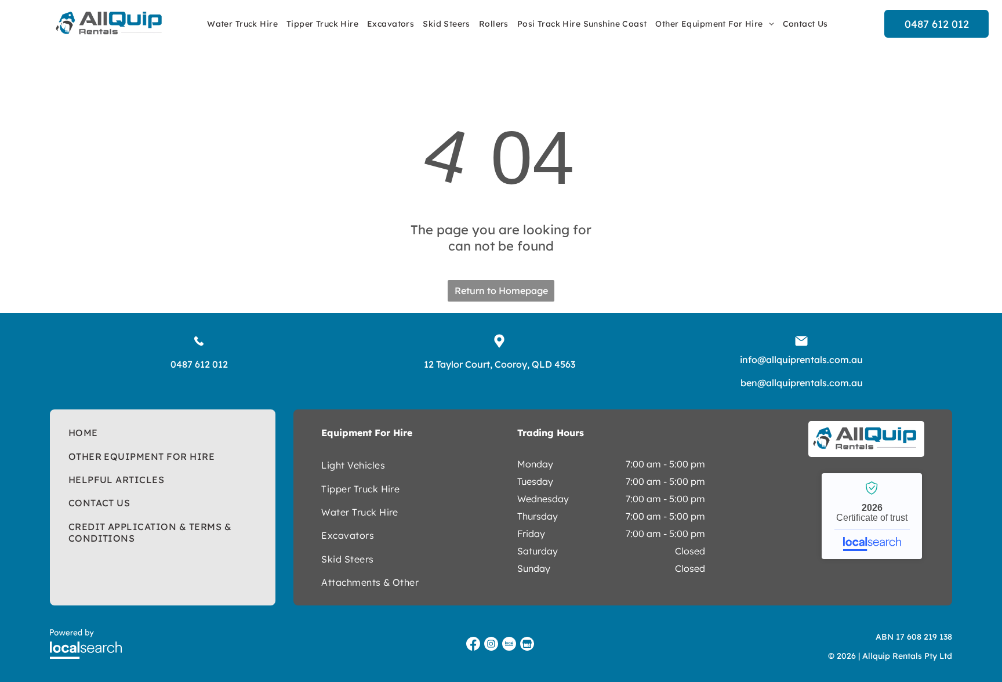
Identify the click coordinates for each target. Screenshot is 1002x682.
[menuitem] (244, 24)
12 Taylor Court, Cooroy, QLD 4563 (499, 364)
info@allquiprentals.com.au (801, 359)
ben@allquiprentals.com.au (801, 383)
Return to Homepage (501, 290)
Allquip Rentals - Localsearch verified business (872, 516)
